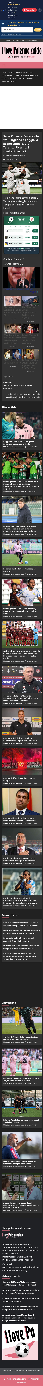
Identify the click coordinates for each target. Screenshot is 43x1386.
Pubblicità (20, 40)
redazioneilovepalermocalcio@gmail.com (21, 1267)
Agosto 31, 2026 (32, 447)
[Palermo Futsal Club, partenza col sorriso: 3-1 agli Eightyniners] (22, 1103)
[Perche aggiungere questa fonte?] (40, 10)
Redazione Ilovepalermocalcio (15, 156)
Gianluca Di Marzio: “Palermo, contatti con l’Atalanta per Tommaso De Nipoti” (20, 924)
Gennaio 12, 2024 (11, 159)
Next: (23, 394)
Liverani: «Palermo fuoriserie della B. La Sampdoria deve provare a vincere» (21, 947)
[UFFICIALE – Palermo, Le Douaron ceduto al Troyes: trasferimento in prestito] (22, 1062)
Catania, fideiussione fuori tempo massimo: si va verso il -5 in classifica (19, 819)
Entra (38, 30)
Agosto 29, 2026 (32, 492)
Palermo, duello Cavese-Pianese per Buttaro (19, 570)
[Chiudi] (6, 10)
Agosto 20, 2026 (32, 703)
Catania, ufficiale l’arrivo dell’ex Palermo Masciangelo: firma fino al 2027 (21, 739)
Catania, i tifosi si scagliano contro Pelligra (19, 779)
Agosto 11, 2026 (32, 823)
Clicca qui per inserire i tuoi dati (11, 34)
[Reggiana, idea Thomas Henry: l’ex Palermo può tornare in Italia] (22, 425)
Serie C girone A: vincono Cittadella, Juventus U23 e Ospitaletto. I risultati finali (20, 611)
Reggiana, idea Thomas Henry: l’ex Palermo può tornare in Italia (18, 442)
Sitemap (15, 1270)
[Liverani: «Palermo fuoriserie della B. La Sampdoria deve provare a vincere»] (22, 1145)
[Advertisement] (21, 107)
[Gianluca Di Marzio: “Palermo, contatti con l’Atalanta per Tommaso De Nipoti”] (22, 1020)
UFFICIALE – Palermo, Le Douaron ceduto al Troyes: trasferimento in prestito (21, 931)
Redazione (10, 40)
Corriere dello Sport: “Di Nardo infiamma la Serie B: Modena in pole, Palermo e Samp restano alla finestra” (20, 900)
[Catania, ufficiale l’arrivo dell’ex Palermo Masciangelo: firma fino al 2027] (22, 721)
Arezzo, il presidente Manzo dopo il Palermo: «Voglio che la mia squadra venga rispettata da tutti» (19, 956)
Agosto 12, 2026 (32, 783)
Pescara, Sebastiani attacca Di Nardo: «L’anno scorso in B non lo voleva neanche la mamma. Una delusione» (20, 528)
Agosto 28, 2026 (32, 534)
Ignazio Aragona (25, 1259)
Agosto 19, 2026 (32, 743)
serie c (10, 376)
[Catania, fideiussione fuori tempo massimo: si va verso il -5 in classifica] (22, 801)
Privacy (24, 1270)
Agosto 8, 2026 (31, 863)
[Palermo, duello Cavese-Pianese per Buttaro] (22, 552)
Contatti (6, 1270)
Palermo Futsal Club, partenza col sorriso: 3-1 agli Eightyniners (18, 939)
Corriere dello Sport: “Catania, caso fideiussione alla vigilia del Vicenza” (19, 859)
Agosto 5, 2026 (31, 906)
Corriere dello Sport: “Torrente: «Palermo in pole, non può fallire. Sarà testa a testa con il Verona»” (20, 698)
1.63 (10, 237)
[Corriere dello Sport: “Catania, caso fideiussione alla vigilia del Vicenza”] (22, 841)
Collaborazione (31, 40)
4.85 (20, 237)
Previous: (18, 385)
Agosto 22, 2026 (32, 616)
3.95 (15, 237)
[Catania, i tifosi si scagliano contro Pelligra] (22, 761)
